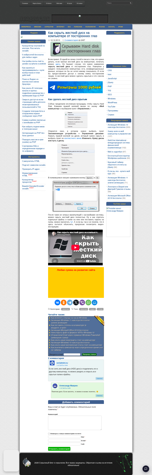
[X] (76, 302)
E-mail (83, 441)
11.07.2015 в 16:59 (64, 388)
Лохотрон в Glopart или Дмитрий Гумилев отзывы (119, 187)
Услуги (69, 3)
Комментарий (53, 414)
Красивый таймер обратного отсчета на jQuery (117, 164)
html (109, 74)
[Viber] (82, 302)
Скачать (111, 27)
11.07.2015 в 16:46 (62, 365)
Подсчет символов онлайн (33, 165)
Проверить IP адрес (31, 169)
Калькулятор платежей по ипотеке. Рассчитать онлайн (33, 48)
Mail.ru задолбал (115, 151)
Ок (97, 178)
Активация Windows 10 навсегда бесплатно (70, 342)
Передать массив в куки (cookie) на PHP (32, 140)
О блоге (49, 3)
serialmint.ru (62, 363)
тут (71, 221)
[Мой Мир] (94, 302)
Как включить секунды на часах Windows (69, 317)
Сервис (111, 114)
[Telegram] (70, 302)
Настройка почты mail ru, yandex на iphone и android (34, 62)
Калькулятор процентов (27, 180)
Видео (92, 309)
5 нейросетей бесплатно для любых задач (33, 55)
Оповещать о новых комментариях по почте (65, 433)
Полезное (78, 27)
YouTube (111, 106)
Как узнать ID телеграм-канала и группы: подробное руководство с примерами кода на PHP (33, 92)
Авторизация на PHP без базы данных (33, 134)
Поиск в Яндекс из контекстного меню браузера (30, 81)
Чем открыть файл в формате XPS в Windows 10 (72, 332)
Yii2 (109, 90)
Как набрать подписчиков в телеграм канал (33, 127)
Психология (90, 27)
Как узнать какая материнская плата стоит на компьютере (76, 345)
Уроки (120, 27)
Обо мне (59, 3)
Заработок (49, 27)
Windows (37, 27)
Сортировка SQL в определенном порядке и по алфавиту (33, 148)
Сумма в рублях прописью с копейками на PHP (33, 121)
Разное (102, 27)
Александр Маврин (68, 386)
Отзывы (79, 3)
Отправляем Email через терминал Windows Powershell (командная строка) (75, 336)
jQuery (110, 82)
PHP (110, 86)
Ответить (99, 378)
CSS (110, 70)
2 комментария (71, 40)
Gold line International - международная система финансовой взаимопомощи (119, 144)
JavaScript (112, 78)
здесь (57, 64)
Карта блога (37, 3)
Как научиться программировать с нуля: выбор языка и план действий (33, 71)
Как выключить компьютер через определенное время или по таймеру (77, 348)
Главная (25, 3)
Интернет (60, 27)
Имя (83, 437)
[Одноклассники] (63, 302)
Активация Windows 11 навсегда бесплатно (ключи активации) (70, 321)
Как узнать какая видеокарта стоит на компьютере (73, 340)
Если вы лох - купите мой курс (119, 172)
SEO (69, 27)
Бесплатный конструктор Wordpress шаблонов (119, 157)
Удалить (90, 178)
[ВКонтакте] (57, 302)
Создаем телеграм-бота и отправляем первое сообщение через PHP (33, 113)
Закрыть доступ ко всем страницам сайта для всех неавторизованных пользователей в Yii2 (33, 103)
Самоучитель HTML (31, 161)
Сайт (83, 444)
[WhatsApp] (88, 302)
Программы (113, 110)
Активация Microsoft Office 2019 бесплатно (69, 330)
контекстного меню (72, 138)
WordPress (26, 27)
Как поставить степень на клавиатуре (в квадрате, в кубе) (68, 326)
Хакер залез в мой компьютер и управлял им (119, 132)
